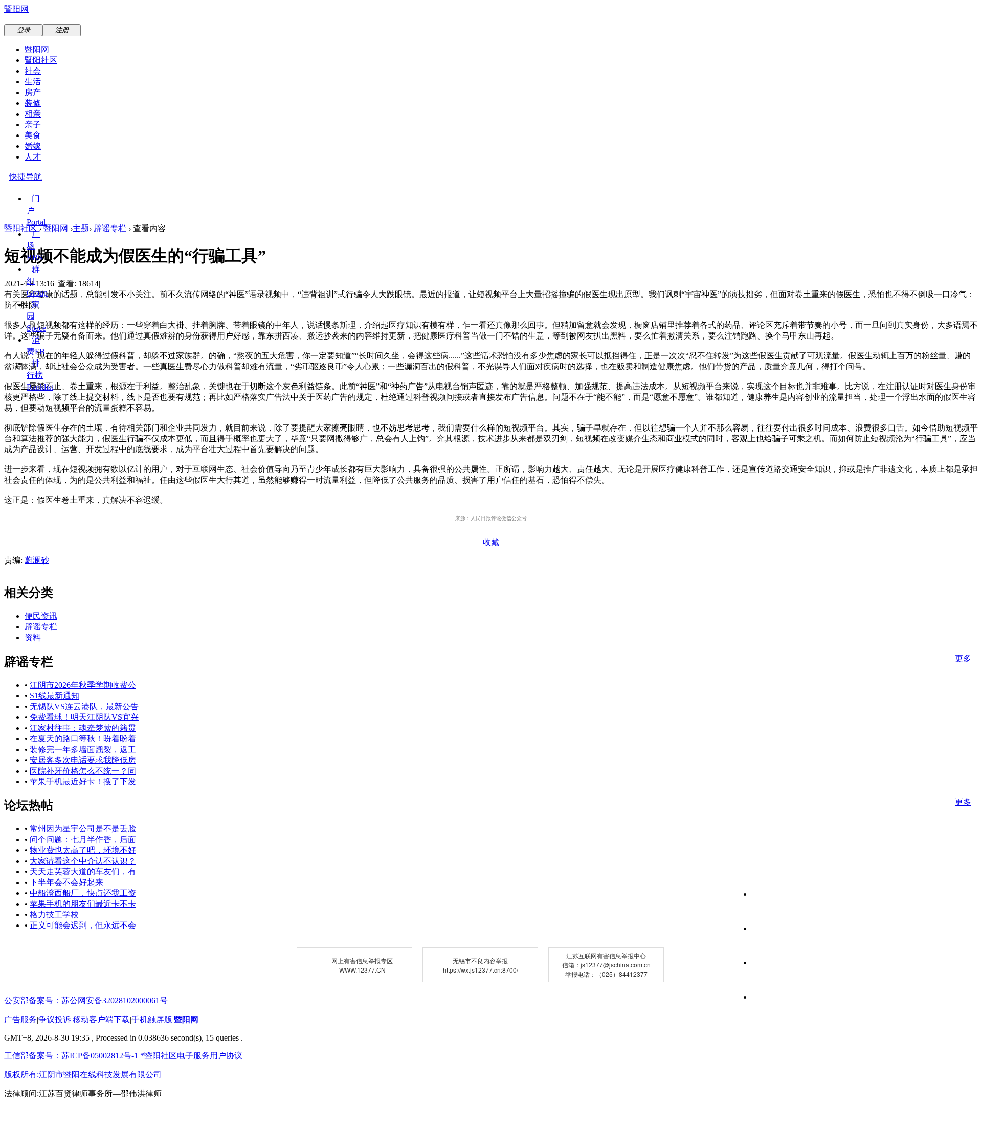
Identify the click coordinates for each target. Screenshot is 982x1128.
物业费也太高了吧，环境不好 (83, 850)
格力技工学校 (54, 914)
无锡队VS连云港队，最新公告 (84, 706)
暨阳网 (16, 9)
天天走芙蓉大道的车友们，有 (83, 871)
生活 (33, 81)
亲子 (33, 124)
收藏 (491, 542)
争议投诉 (54, 1019)
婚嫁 (33, 146)
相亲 (33, 113)
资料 (33, 637)
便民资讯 (41, 616)
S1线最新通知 (54, 695)
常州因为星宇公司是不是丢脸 (83, 828)
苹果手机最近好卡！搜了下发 (83, 781)
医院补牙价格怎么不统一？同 (83, 770)
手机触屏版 (151, 1019)
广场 (34, 246)
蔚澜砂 (37, 560)
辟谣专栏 (110, 228)
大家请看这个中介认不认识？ (83, 860)
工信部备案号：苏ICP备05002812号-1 (71, 1055)
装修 (33, 103)
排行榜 (40, 375)
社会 (33, 70)
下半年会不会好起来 (66, 882)
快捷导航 (25, 176)
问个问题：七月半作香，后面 (83, 839)
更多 (963, 658)
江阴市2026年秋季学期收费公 (83, 685)
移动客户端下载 (101, 1019)
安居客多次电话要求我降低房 (83, 760)
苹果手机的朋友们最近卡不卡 (83, 903)
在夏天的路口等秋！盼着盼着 (83, 738)
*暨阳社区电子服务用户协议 (191, 1055)
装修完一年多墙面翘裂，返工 (83, 749)
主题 (81, 228)
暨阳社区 (41, 60)
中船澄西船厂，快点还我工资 (83, 893)
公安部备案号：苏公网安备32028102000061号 (86, 1000)
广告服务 (20, 1019)
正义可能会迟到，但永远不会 (83, 925)
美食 (33, 135)
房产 (33, 92)
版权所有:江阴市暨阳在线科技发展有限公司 (83, 1074)
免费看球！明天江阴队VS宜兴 (84, 717)
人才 (33, 156)
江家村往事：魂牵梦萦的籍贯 (83, 728)
